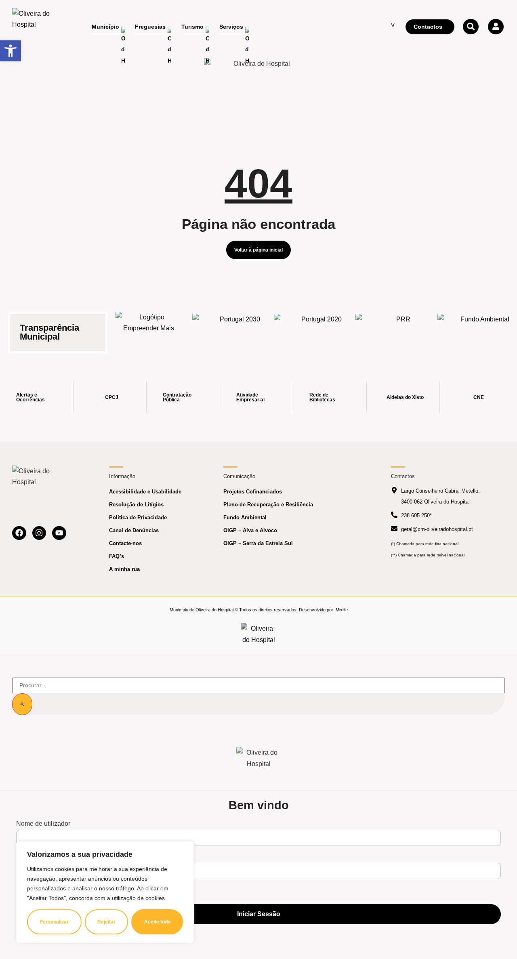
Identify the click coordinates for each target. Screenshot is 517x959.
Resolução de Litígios (136, 505)
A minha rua (124, 569)
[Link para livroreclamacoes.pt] (259, 634)
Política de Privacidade (138, 517)
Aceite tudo (157, 922)
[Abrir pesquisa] (470, 26)
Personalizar (54, 922)
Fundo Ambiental (245, 517)
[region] (105, 892)
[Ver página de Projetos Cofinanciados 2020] (318, 328)
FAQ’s (116, 556)
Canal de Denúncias (134, 530)
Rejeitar (106, 922)
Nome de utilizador (43, 824)
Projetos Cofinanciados (252, 492)
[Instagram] (39, 533)
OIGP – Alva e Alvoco (250, 530)
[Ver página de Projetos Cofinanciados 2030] (236, 328)
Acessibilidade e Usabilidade (145, 492)
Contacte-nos (125, 543)
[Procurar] (22, 704)
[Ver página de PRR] (399, 328)
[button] (10, 50)
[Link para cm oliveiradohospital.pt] (34, 27)
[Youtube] (59, 533)
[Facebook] (19, 533)
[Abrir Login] (495, 26)
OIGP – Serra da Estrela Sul (258, 543)
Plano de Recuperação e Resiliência (268, 505)
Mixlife (342, 609)
